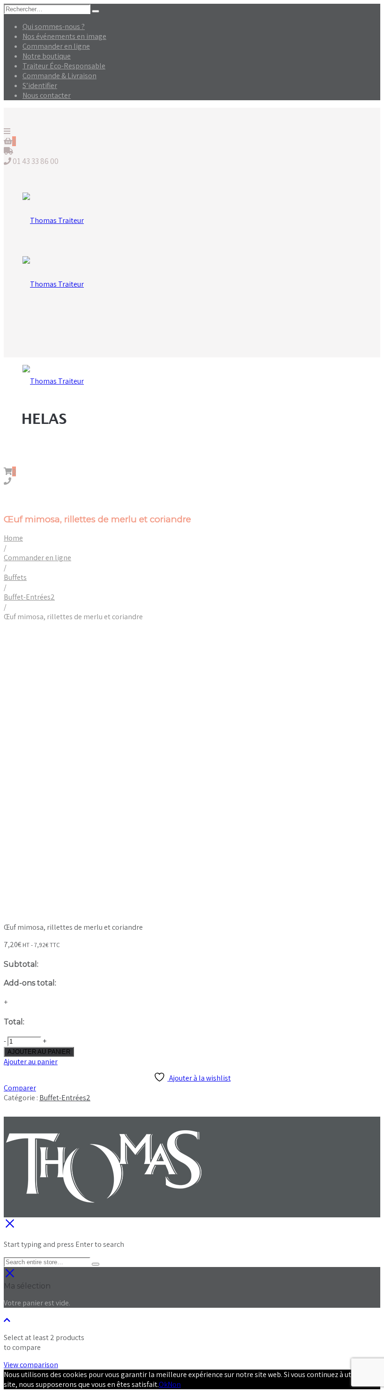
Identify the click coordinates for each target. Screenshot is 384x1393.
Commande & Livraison (59, 76)
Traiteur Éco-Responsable (63, 66)
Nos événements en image (64, 36)
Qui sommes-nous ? (53, 26)
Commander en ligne (56, 46)
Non (174, 1384)
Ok (163, 1384)
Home (13, 538)
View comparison (31, 1365)
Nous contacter (46, 95)
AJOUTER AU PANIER (38, 1051)
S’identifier (39, 85)
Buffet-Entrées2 (29, 597)
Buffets (15, 577)
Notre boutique (46, 56)
